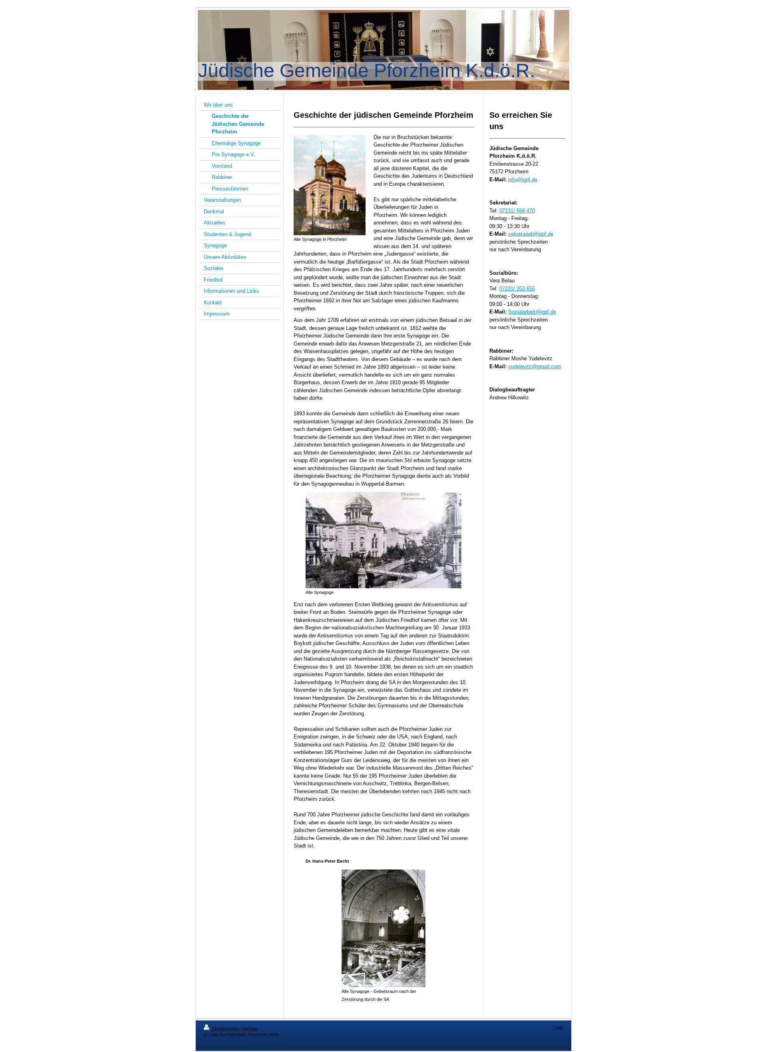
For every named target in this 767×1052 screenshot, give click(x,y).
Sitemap (250, 1028)
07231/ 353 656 (517, 289)
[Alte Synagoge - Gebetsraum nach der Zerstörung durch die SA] (383, 928)
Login (558, 1027)
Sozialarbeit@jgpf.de (532, 312)
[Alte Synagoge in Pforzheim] (330, 185)
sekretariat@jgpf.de (530, 234)
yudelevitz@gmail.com (534, 366)
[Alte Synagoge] (383, 540)
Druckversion (225, 1028)
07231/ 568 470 (517, 211)
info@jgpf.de (522, 180)
